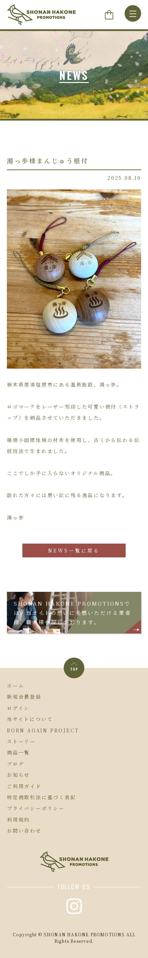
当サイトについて (30, 718)
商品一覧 (18, 752)
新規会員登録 (24, 696)
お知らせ (18, 774)
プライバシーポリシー (36, 808)
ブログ (15, 763)
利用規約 (18, 819)
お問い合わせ (24, 830)
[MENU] (133, 13)
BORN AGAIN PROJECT (43, 730)
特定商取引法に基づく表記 (41, 797)
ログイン (18, 707)
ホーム (15, 685)
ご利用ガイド (24, 786)
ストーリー (21, 741)
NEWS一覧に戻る (74, 550)
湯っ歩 (15, 517)
